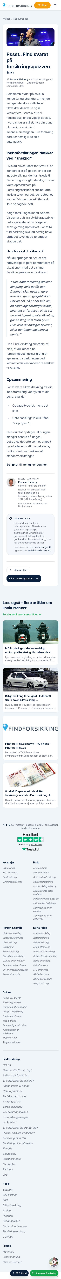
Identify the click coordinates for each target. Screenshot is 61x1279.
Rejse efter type (41, 960)
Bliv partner (10, 1194)
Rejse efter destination (45, 956)
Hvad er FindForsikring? (17, 1070)
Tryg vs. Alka (10, 1037)
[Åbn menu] (55, 5)
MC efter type (40, 969)
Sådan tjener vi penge (16, 1085)
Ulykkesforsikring (12, 933)
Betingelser (9, 1153)
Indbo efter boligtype (44, 903)
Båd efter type (41, 974)
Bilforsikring (9, 868)
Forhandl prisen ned (15, 1226)
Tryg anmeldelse (11, 1042)
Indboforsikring (41, 872)
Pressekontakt (11, 1256)
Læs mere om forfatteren (30, 503)
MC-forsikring (10, 872)
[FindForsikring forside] (17, 5)
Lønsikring (8, 947)
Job (5, 1174)
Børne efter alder (11, 974)
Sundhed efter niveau (14, 965)
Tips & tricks (9, 1020)
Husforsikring (40, 868)
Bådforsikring (10, 877)
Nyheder (8, 1215)
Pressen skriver (12, 1262)
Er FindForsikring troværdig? (20, 1127)
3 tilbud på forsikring (15, 1075)
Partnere (8, 1169)
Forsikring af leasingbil (14, 1007)
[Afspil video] (53, 1262)
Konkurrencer (21, 18)
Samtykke (9, 1164)
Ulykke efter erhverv (13, 960)
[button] (57, 1258)
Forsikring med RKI (14, 1138)
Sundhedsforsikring (13, 937)
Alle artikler (20, 570)
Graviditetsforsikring (13, 956)
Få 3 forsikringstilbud (21, 578)
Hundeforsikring (41, 933)
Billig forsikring (41, 983)
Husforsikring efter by (44, 886)
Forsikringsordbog (14, 1231)
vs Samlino (9, 1122)
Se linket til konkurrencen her (27, 464)
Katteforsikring (41, 937)
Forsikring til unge (12, 1016)
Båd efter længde (42, 978)
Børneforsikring (11, 951)
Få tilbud (42, 5)
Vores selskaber (12, 1106)
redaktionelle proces (39, 550)
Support (7, 1189)
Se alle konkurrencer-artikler (20, 614)
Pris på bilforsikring (13, 1011)
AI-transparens (11, 1101)
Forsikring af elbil (11, 1002)
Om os (7, 1065)
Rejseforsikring (41, 942)
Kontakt (7, 1148)
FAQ (5, 1200)
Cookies (8, 1236)
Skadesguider (11, 1221)
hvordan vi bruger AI (40, 547)
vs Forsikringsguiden (15, 1112)
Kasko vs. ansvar (12, 997)
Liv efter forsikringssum (15, 969)
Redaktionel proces (14, 1096)
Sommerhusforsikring (44, 877)
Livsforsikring (10, 942)
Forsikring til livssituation (18, 1143)
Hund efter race (41, 947)
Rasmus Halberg (18, 79)
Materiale (8, 1251)
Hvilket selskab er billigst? (18, 1132)
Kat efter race (40, 965)
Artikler (6, 18)
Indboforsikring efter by (45, 898)
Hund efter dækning (44, 951)
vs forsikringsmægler (16, 1117)
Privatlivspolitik (12, 1159)
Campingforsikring (12, 881)
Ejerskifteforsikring (43, 881)
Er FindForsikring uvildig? (18, 1080)
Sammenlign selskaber (15, 1025)
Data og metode (12, 1091)
